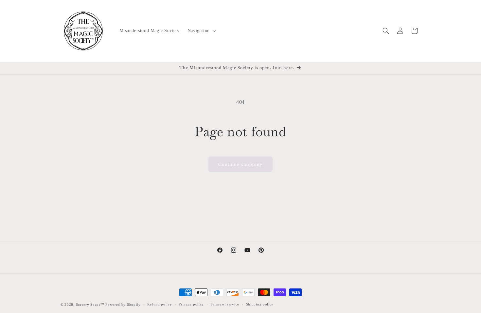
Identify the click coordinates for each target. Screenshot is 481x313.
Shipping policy (260, 304)
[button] (201, 31)
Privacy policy (191, 304)
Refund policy (159, 304)
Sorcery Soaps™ (90, 304)
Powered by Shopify (123, 304)
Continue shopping (240, 164)
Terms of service (225, 304)
